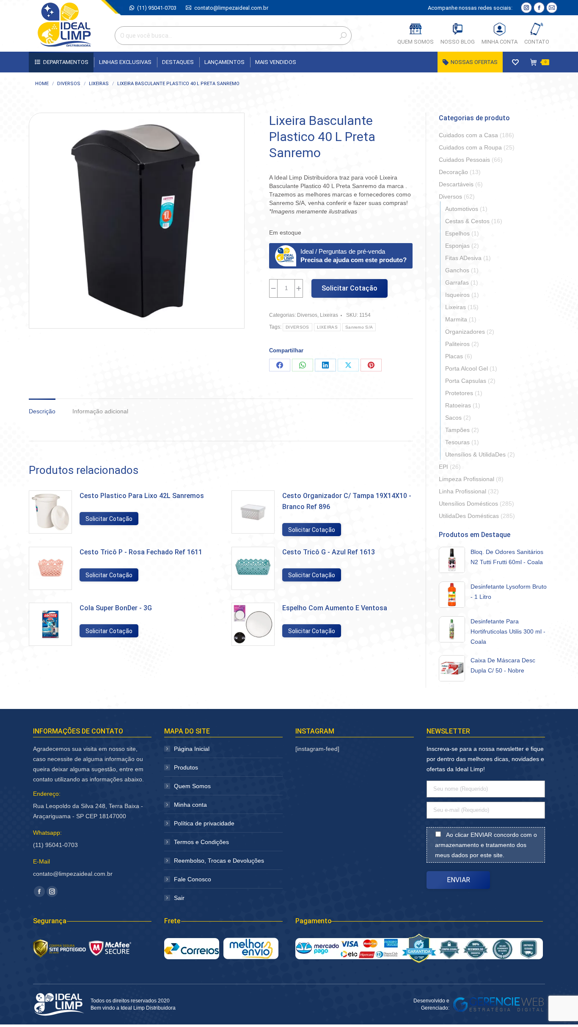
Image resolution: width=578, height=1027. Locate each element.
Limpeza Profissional (466, 479)
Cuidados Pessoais (464, 159)
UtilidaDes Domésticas (469, 515)
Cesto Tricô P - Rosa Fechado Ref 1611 (141, 552)
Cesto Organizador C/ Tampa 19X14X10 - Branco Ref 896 (346, 501)
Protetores (459, 393)
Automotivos (461, 208)
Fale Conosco (192, 879)
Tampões (457, 429)
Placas (454, 356)
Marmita (456, 319)
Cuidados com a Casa (468, 135)
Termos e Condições (201, 842)
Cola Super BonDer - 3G (116, 608)
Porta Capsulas (465, 380)
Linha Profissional (462, 491)
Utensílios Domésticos (468, 503)
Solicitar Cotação (349, 288)
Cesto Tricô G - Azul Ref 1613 (328, 552)
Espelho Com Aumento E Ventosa (334, 608)
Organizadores (465, 331)
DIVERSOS (297, 327)
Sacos (453, 417)
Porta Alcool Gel (466, 368)
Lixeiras (329, 315)
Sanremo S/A (359, 327)
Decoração (453, 172)
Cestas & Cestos (467, 221)
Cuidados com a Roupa (470, 147)
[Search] (343, 35)
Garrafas (457, 282)
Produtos (186, 767)
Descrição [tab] (42, 411)
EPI (443, 466)
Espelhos (457, 233)
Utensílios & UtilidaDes (475, 454)
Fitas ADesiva (463, 258)
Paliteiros (457, 343)
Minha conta (190, 804)
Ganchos (457, 270)
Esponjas (457, 245)
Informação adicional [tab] (100, 411)
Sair (179, 897)
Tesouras (457, 442)
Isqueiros (457, 294)
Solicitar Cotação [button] (108, 518)
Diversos (307, 315)
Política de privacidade (204, 823)
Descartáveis (456, 184)
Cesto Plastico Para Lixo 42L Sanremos (142, 496)
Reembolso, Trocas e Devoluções (219, 860)
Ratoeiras (458, 405)
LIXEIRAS (327, 327)
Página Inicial (191, 748)
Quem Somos (192, 786)
